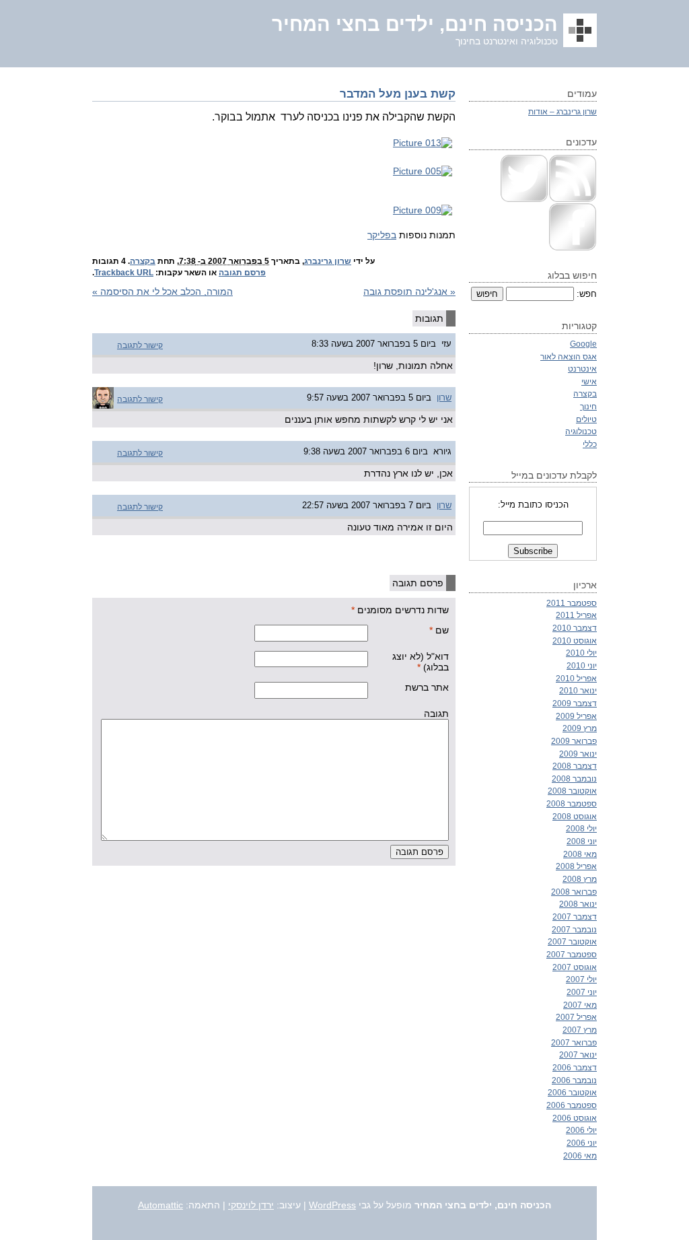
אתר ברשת (427, 687)
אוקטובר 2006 (572, 1092)
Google (583, 343)
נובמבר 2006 (574, 1080)
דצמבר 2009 (574, 703)
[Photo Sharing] (423, 142)
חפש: (587, 294)
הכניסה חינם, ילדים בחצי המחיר (415, 24)
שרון (444, 397)
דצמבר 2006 (574, 1067)
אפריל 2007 (576, 1016)
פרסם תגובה (242, 273)
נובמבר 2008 (574, 778)
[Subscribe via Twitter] (524, 200)
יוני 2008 (582, 841)
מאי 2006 (580, 1155)
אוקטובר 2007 (572, 941)
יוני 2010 (582, 665)
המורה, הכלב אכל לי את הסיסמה (162, 291)
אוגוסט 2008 (574, 816)
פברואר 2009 (574, 740)
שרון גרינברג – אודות (562, 111)
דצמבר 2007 (574, 916)
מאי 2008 (580, 854)
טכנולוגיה (581, 431)
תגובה (436, 713)
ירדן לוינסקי (251, 1205)
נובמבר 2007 (574, 929)
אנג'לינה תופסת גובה (409, 291)
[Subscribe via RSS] (572, 200)
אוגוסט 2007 (574, 967)
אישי (589, 381)
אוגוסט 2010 (574, 640)
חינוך (588, 406)
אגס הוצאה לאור (568, 356)
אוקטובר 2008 (572, 790)
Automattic (160, 1205)
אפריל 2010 (576, 678)
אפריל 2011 (576, 615)
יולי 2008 (581, 828)
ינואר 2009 (578, 753)
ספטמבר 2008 (571, 803)
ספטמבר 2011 (571, 602)
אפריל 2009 (576, 716)
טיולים (586, 419)
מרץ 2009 (580, 728)
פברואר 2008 (574, 891)
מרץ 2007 (580, 1029)
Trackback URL (123, 273)
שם (442, 630)
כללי (590, 444)
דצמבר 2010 (574, 627)
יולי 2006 (581, 1130)
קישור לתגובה (140, 345)
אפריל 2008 (576, 866)
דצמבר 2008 (574, 765)
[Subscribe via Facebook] (572, 248)
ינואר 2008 (578, 903)
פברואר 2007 (574, 1042)
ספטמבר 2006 (571, 1105)
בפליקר (381, 235)
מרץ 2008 (580, 878)
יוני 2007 (582, 992)
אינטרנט (582, 368)
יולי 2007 (581, 979)
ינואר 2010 (578, 690)
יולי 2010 (581, 652)
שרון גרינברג (327, 261)
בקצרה (142, 261)
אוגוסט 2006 (574, 1117)
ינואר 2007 (578, 1054)
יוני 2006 (582, 1142)
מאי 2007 (580, 1004)
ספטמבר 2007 (571, 954)
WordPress (332, 1205)
